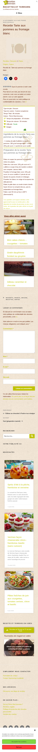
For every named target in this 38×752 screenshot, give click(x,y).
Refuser (19, 747)
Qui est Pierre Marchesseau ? (13, 704)
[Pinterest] (16, 727)
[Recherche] (32, 436)
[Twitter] (11, 727)
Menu (20, 13)
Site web (6, 377)
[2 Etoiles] (5, 86)
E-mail (6, 367)
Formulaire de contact (10, 675)
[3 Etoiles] (7, 86)
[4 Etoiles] (9, 86)
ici (26, 102)
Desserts (13, 61)
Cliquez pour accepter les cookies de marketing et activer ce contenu (19, 648)
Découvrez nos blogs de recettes (14, 691)
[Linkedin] (28, 727)
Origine (5, 64)
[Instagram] (22, 727)
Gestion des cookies (10, 714)
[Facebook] (5, 727)
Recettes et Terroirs (16, 7)
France (11, 64)
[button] (35, 730)
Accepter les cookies (19, 742)
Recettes (6, 61)
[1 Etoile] (4, 86)
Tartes (21, 61)
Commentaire (8, 329)
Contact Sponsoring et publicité (13, 678)
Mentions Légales (9, 707)
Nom (5, 356)
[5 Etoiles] (10, 86)
